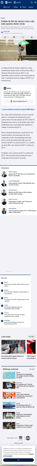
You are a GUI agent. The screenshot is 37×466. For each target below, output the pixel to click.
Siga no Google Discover (20, 101)
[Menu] (35, 2)
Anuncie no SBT (18, 443)
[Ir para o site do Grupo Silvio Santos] (16, 438)
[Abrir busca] (31, 2)
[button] (13, 351)
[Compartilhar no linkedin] (32, 37)
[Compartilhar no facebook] (14, 37)
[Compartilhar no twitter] (23, 37)
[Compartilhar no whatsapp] (5, 37)
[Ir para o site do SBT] (28, 438)
